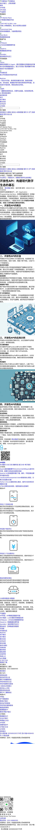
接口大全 (21, 465)
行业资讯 (3, 178)
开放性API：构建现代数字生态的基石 (19, 178)
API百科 (2, 106)
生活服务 (3, 465)
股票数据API (4, 710)
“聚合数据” (14, 439)
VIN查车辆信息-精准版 (7, 598)
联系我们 (3, 671)
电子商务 (28, 465)
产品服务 (3, 613)
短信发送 (3, 112)
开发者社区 (3, 631)
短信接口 (3, 731)
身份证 (13, 112)
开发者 (2, 628)
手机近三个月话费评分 (7, 553)
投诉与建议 (3, 645)
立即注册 (3, 818)
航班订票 (3, 114)
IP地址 (2, 697)
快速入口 (3, 656)
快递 (33, 112)
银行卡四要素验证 (5, 679)
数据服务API (4, 716)
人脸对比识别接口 (5, 686)
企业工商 (9, 465)
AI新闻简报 (19, 112)
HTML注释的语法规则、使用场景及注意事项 (14, 486)
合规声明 (3, 654)
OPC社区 (3, 10)
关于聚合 (3, 99)
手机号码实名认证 (5, 682)
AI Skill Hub (4, 660)
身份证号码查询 (5, 703)
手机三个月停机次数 (6, 504)
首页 (1, 5)
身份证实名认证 (5, 677)
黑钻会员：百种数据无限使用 (9, 626)
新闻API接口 (4, 701)
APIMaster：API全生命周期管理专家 (12, 620)
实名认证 (9, 114)
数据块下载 (3, 662)
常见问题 (3, 643)
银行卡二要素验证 (5, 692)
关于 (1, 97)
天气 (30, 112)
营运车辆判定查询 (5, 578)
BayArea (3, 632)
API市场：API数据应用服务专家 (10, 615)
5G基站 (8, 112)
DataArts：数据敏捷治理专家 (9, 622)
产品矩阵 (3, 12)
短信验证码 (3, 675)
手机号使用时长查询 (6, 684)
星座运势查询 (4, 707)
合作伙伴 (3, 104)
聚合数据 (7, 188)
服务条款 (3, 650)
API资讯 (2, 729)
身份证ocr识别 (4, 688)
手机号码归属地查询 (6, 705)
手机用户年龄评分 (5, 529)
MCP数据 (3, 658)
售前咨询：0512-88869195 (9, 820)
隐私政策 (3, 652)
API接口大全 (4, 727)
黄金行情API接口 (5, 712)
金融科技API (4, 725)
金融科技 (15, 465)
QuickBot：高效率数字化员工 (9, 624)
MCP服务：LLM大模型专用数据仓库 (11, 618)
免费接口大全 (4, 720)
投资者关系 (3, 95)
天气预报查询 (4, 699)
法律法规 (3, 647)
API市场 (2, 8)
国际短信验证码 (5, 690)
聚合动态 (3, 102)
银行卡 (26, 112)
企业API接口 (4, 718)
